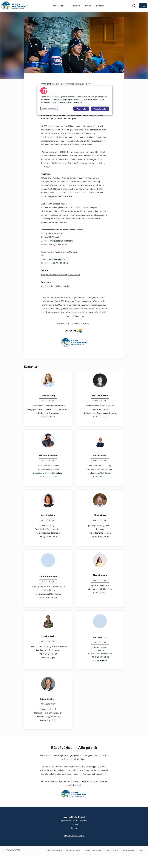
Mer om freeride (100, 660)
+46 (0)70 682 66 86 (100, 536)
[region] (74, 100)
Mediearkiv (74, 5)
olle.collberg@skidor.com (99, 532)
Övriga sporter (74, 274)
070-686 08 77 (100, 592)
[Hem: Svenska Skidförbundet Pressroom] (14, 5)
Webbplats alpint (48, 657)
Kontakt (100, 5)
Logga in (141, 850)
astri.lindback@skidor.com (48, 532)
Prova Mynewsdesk (92, 850)
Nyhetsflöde (128, 850)
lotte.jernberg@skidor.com (48, 413)
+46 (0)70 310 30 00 (100, 657)
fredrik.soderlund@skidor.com (48, 594)
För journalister (112, 850)
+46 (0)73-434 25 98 (48, 476)
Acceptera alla (100, 109)
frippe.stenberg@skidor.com (48, 716)
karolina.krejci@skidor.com (48, 650)
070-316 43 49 (48, 416)
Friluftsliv (50, 274)
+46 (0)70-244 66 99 (48, 653)
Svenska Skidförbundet (74, 835)
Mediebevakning (54, 850)
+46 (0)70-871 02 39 (48, 597)
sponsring (66, 286)
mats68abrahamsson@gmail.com (48, 473)
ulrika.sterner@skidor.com (99, 473)
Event (88, 5)
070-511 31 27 (100, 416)
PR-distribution (73, 850)
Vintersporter (61, 274)
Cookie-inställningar (49, 109)
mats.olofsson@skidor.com (100, 653)
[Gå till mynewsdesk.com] (12, 850)
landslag (50, 286)
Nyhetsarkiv (58, 5)
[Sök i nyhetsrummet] (134, 6)
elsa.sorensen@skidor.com (100, 589)
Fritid (43, 274)
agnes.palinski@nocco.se (58, 259)
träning (58, 286)
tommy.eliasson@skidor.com (60, 240)
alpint (43, 286)
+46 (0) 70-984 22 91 (48, 536)
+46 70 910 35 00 (48, 720)
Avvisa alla (81, 109)
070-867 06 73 (100, 476)
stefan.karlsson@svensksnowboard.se (100, 413)
